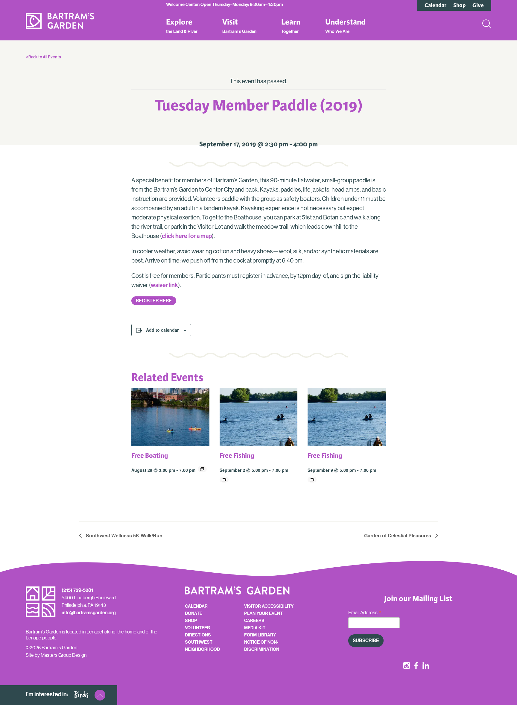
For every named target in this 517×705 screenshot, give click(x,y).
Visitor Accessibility (269, 606)
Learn (290, 25)
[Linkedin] (425, 666)
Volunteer (197, 627)
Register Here (154, 301)
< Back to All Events (43, 57)
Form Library (260, 635)
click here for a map (187, 235)
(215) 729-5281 (77, 590)
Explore (181, 25)
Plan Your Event (263, 613)
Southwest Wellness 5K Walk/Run (123, 535)
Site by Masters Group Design (56, 655)
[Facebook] (416, 666)
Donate (193, 613)
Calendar (435, 5)
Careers (254, 620)
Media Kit (254, 627)
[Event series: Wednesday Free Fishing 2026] (224, 479)
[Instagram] (406, 666)
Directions (198, 635)
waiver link (164, 285)
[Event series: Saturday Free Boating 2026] (202, 469)
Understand (345, 25)
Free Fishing (237, 455)
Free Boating (149, 455)
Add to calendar (162, 330)
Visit (239, 25)
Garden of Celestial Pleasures (398, 535)
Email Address (364, 612)
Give (478, 5)
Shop (459, 5)
